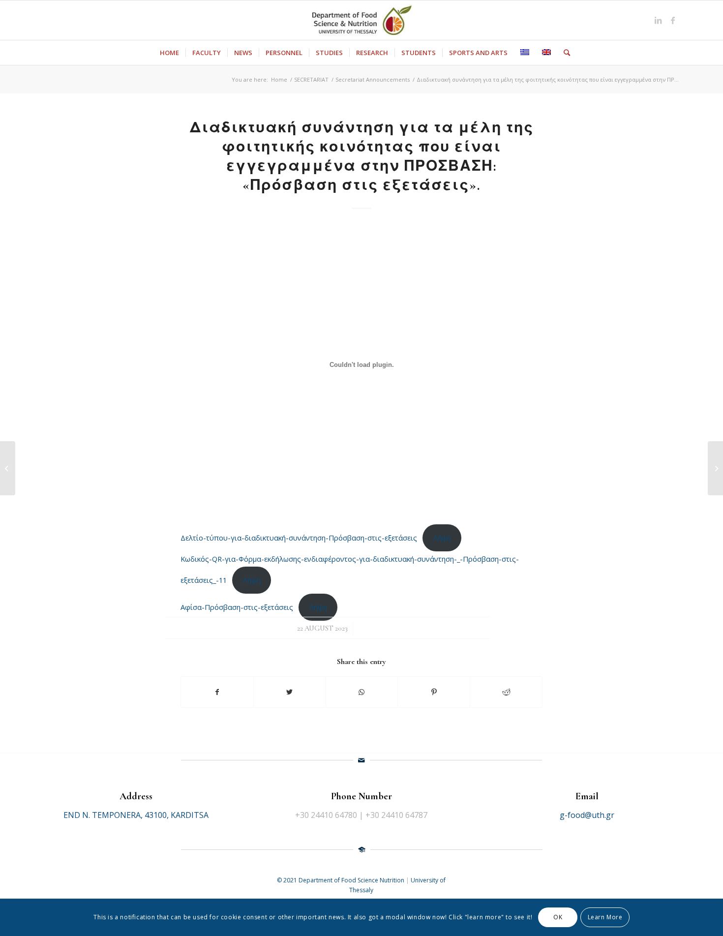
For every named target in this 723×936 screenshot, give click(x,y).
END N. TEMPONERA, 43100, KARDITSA (136, 815)
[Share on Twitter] (290, 692)
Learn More (605, 917)
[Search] (563, 52)
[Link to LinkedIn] (658, 20)
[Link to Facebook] (672, 20)
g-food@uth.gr (587, 815)
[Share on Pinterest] (434, 692)
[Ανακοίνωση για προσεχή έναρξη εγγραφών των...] (7, 468)
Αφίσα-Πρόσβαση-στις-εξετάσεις (237, 607)
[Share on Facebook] (217, 692)
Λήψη (442, 538)
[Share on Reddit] (506, 692)
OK (557, 917)
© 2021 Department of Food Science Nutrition (341, 880)
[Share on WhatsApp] (362, 692)
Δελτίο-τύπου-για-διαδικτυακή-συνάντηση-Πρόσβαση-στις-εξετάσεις (299, 538)
